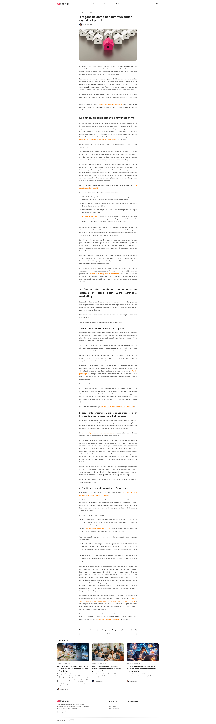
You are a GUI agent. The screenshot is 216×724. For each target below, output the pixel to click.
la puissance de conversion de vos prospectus (117, 407)
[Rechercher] (157, 3)
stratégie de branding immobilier (110, 105)
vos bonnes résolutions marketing (108, 619)
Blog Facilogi (65, 720)
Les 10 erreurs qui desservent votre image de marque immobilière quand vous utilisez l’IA (141, 668)
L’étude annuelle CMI (90, 216)
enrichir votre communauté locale (98, 529)
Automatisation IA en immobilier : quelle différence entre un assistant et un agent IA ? (107, 668)
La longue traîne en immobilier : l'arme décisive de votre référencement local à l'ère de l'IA (73, 668)
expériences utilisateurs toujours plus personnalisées (98, 140)
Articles (81, 13)
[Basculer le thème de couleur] (72, 720)
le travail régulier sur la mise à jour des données (99, 433)
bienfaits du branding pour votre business (104, 274)
